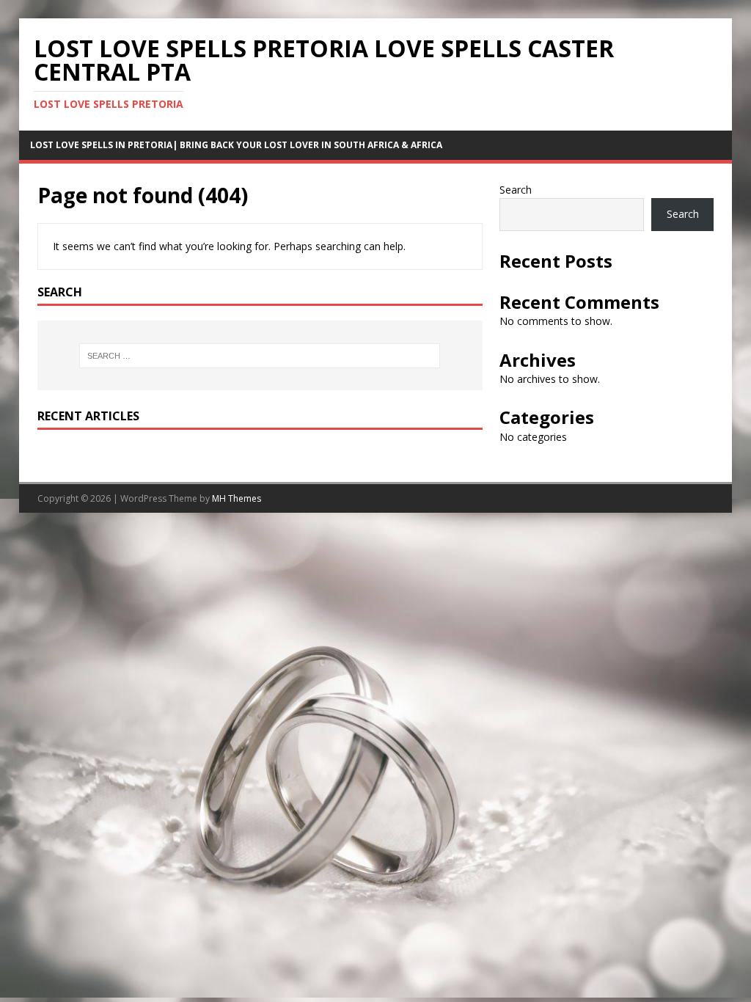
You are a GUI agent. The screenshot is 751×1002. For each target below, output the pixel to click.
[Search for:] (260, 355)
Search (515, 190)
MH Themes (236, 498)
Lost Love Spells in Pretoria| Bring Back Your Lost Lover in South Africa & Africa (236, 145)
